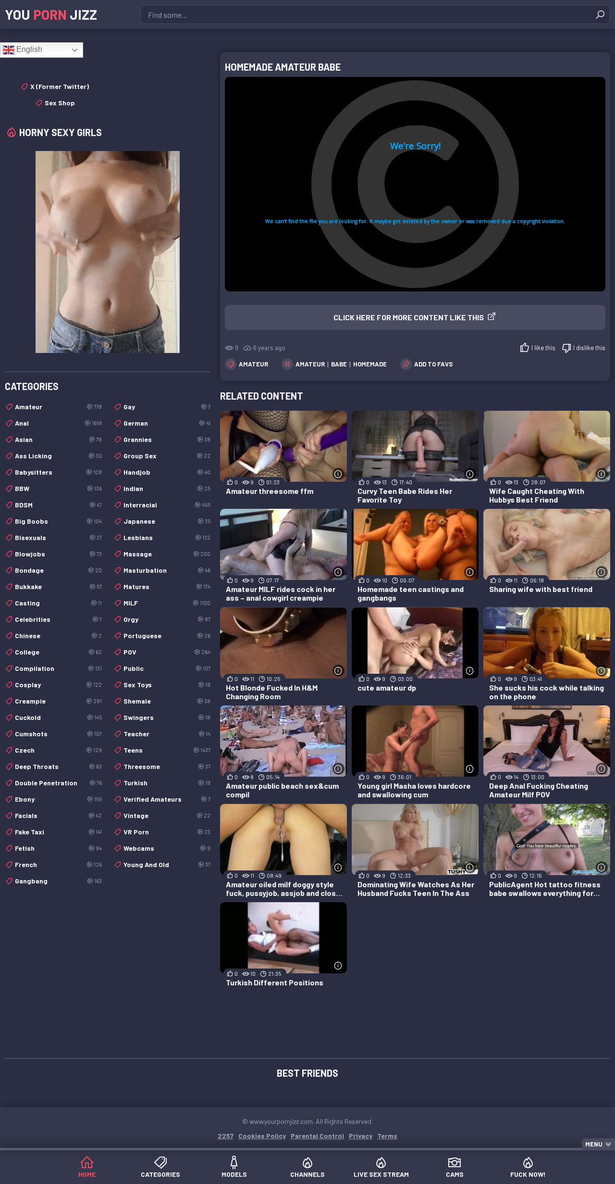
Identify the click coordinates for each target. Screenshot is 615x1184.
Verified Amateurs (166, 799)
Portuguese (166, 635)
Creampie (58, 701)
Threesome (166, 766)
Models (234, 1174)
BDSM (58, 505)
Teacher (166, 734)
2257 (226, 1136)
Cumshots (58, 734)
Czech (58, 750)
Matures (166, 586)
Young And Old (166, 864)
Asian (58, 439)
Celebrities (58, 619)
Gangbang (58, 881)
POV (166, 652)
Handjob (166, 472)
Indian (166, 488)
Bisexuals (58, 537)
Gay (166, 407)
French (58, 864)
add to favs (433, 364)
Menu (594, 1144)
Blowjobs (58, 554)
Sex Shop (60, 103)
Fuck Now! (528, 1174)
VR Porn (166, 832)
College (58, 652)
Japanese (166, 521)
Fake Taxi (58, 832)
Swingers (166, 717)
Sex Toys (166, 684)
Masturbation (166, 570)
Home (87, 1174)
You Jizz (51, 14)
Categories (160, 1174)
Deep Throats (58, 766)
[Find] (600, 14)
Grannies (166, 439)
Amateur (253, 364)
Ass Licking (58, 456)
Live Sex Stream (381, 1174)
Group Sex (166, 456)
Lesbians (166, 537)
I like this (543, 348)
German (166, 423)
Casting (58, 603)
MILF (166, 603)
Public (166, 668)
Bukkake (58, 586)
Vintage (166, 815)
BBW (58, 488)
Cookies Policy (262, 1136)
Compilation (58, 668)
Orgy (166, 619)
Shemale (166, 701)
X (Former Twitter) (59, 86)
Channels (307, 1174)
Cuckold (58, 717)
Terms (387, 1136)
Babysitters (58, 472)
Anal (58, 423)
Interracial (166, 505)
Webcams (166, 848)
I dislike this (589, 348)
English (28, 49)
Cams (455, 1174)
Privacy (360, 1136)
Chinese (58, 635)
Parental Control (317, 1136)
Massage (166, 554)
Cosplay (58, 684)
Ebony (58, 799)
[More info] (338, 474)
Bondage (58, 570)
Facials (58, 815)
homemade (370, 364)
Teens (166, 750)
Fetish (58, 848)
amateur (310, 364)
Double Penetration (58, 783)
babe (339, 364)
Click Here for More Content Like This (408, 317)
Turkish (166, 783)
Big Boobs (58, 521)
